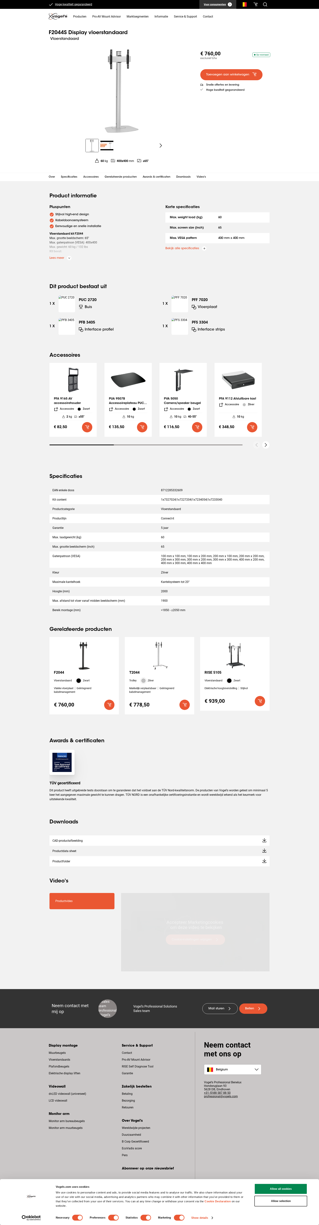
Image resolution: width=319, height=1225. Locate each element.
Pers (125, 1155)
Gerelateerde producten (121, 177)
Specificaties (69, 177)
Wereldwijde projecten (136, 1128)
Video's (201, 177)
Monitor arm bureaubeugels (67, 1121)
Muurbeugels (57, 1053)
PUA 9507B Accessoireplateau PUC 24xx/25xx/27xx (126, 403)
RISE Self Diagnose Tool (137, 1066)
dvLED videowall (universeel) (67, 1094)
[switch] (113, 1218)
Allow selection (281, 1200)
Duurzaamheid (131, 1134)
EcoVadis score (132, 1148)
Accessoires (91, 177)
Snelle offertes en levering (222, 85)
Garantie (127, 1073)
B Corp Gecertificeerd (135, 1141)
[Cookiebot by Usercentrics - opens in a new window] (31, 1218)
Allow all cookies (281, 1188)
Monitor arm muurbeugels (66, 1128)
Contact (127, 1053)
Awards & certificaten (156, 177)
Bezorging (128, 1100)
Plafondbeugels (59, 1066)
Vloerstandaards (59, 1059)
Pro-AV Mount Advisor (136, 1059)
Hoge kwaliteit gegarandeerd (73, 4)
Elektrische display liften (64, 1073)
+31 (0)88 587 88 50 (217, 1093)
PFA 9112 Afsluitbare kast (237, 398)
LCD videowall (58, 1100)
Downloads (183, 177)
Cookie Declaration (218, 1201)
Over (52, 177)
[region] (121, 91)
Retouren (127, 1107)
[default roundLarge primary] (87, 427)
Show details (199, 1217)
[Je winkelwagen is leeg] (255, 4)
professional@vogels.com (221, 1096)
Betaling (127, 1094)
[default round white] (266, 445)
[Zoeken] (243, 5)
